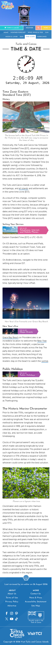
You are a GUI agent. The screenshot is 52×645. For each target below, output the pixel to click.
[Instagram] (11, 628)
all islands (23, 194)
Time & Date (29, 36)
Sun (45, 32)
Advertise (11, 621)
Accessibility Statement (34, 617)
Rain (20, 36)
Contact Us (34, 609)
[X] (6, 634)
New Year (42, 348)
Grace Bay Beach (11, 345)
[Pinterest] (16, 628)
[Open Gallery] (25, 134)
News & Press (34, 613)
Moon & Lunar (10, 36)
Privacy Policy (11, 617)
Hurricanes (41, 36)
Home (5, 32)
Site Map (34, 621)
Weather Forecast (17, 32)
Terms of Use (11, 613)
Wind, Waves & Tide (34, 32)
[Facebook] (6, 628)
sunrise (6, 372)
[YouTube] (11, 634)
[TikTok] (16, 634)
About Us (11, 609)
